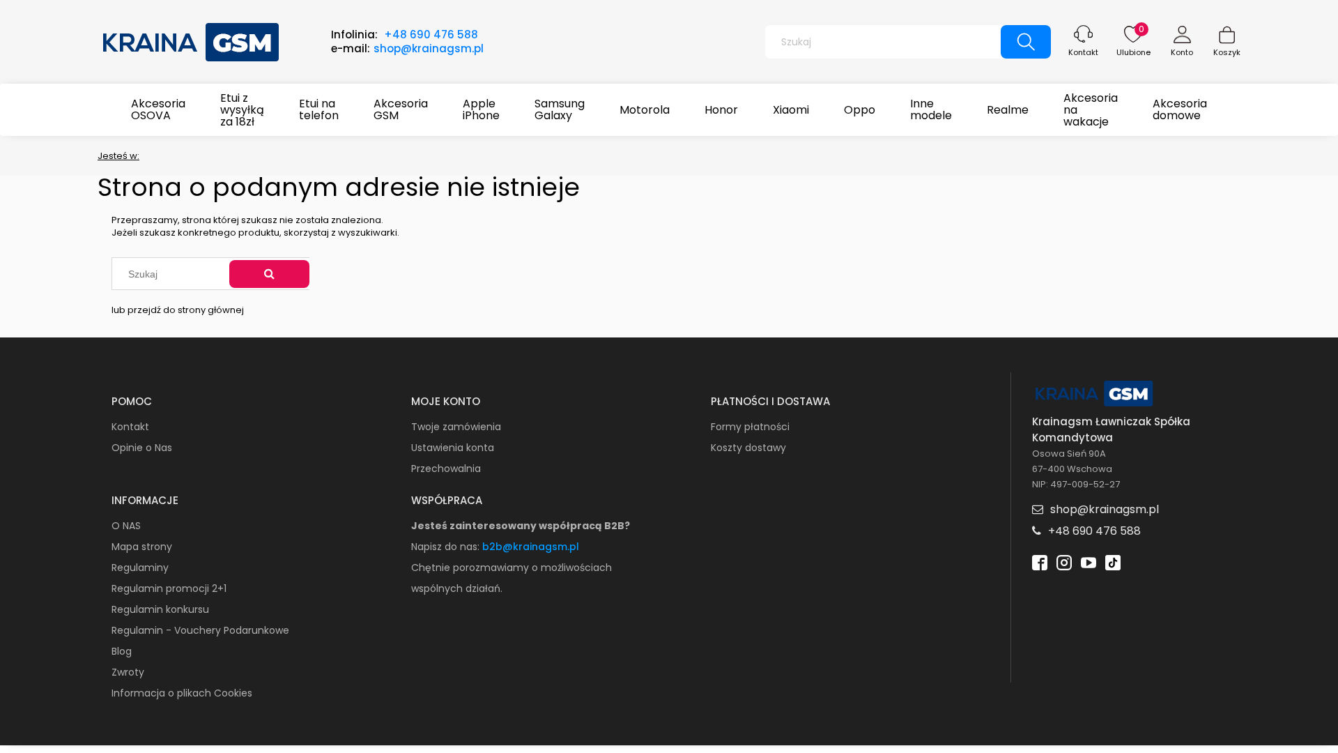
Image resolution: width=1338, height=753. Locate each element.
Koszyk (1226, 52)
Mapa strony (142, 547)
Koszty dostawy (748, 448)
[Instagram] (1064, 561)
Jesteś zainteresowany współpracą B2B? (520, 526)
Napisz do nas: (446, 547)
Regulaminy (140, 568)
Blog (122, 651)
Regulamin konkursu (160, 609)
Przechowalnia (446, 469)
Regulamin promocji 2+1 (169, 588)
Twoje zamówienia (456, 427)
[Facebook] (1039, 561)
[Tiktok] (1113, 561)
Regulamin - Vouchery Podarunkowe (200, 630)
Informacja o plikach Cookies (182, 693)
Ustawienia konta (452, 448)
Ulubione (1133, 52)
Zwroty (128, 672)
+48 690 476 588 (431, 34)
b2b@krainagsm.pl (530, 547)
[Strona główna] (192, 40)
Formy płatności (750, 427)
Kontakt (1083, 52)
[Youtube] (1088, 561)
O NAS (126, 526)
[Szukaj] (269, 274)
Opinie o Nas (142, 448)
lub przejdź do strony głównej (178, 310)
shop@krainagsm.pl (429, 48)
